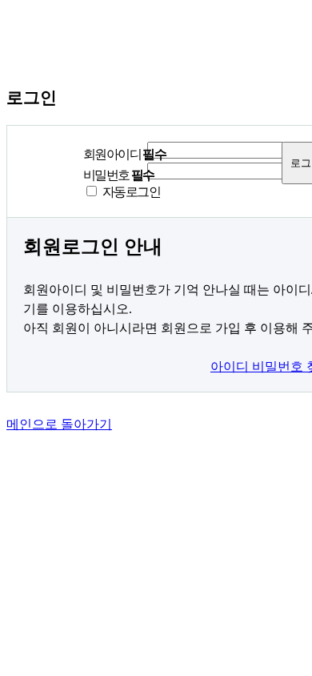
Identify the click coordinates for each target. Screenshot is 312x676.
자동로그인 (131, 192)
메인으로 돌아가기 (59, 424)
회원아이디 (124, 154)
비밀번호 (118, 175)
